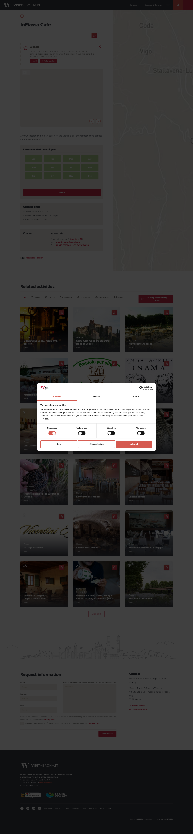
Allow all (134, 444)
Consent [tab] (57, 397)
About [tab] (136, 397)
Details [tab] (96, 397)
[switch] (81, 433)
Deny (58, 444)
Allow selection (97, 444)
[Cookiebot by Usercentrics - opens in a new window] (141, 388)
